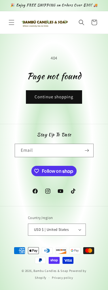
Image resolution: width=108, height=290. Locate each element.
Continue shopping (54, 96)
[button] (11, 22)
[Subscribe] (87, 150)
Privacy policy (62, 278)
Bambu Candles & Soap (50, 271)
